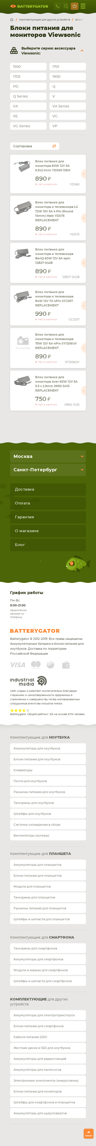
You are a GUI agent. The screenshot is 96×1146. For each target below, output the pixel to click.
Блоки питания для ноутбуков (37, 759)
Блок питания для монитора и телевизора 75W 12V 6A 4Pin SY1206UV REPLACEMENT (56, 341)
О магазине (27, 531)
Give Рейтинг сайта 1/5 (12, 710)
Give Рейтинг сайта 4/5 (24, 710)
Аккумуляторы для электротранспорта (44, 1015)
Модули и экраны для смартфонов (41, 970)
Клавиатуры (23, 770)
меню (83, 6)
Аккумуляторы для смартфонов (38, 959)
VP (54, 126)
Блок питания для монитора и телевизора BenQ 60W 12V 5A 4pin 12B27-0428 (54, 256)
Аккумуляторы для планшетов (37, 864)
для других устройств (39, 1002)
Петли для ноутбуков (30, 781)
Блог (20, 545)
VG (55, 116)
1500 (17, 67)
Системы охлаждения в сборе (37, 824)
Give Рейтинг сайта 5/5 (28, 710)
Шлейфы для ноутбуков (32, 813)
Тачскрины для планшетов (34, 897)
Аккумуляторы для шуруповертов (40, 1113)
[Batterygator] (13, 19)
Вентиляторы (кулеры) (31, 835)
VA (15, 106)
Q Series (20, 96)
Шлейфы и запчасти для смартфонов (43, 981)
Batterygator (44, 631)
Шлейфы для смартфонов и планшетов (44, 1102)
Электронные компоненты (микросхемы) (46, 1080)
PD (15, 86)
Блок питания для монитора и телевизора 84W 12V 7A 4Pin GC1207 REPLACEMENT (54, 299)
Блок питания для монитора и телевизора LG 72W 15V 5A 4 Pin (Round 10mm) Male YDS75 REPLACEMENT (56, 211)
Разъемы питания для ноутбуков (39, 792)
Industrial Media (28, 681)
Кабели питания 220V (30, 1037)
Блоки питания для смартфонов (39, 1026)
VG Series (21, 126)
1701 (55, 67)
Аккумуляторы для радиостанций (40, 1058)
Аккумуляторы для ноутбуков (37, 748)
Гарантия (24, 517)
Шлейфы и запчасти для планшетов (42, 919)
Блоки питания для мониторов (38, 1091)
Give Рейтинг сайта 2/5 (16, 710)
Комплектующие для (40, 737)
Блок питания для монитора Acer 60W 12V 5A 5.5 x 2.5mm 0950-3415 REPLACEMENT (56, 384)
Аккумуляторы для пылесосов (37, 1069)
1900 (56, 76)
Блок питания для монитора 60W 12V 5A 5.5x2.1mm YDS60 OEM (52, 166)
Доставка (24, 489)
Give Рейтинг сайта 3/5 (20, 710)
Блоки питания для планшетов (38, 875)
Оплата (22, 503)
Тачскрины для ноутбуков (34, 802)
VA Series (60, 106)
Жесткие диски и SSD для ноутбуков (42, 1047)
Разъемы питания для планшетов (40, 908)
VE (15, 116)
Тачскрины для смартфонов (35, 948)
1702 (16, 76)
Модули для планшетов (32, 886)
